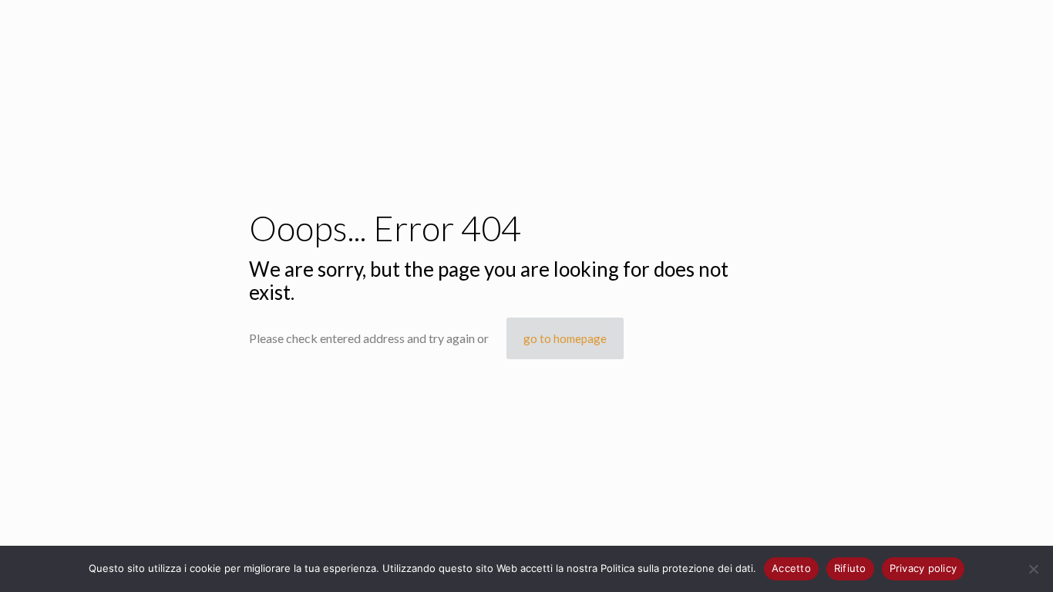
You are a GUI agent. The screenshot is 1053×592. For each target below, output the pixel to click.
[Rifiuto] (1033, 569)
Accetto (791, 568)
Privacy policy (923, 568)
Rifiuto (850, 568)
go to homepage (565, 338)
